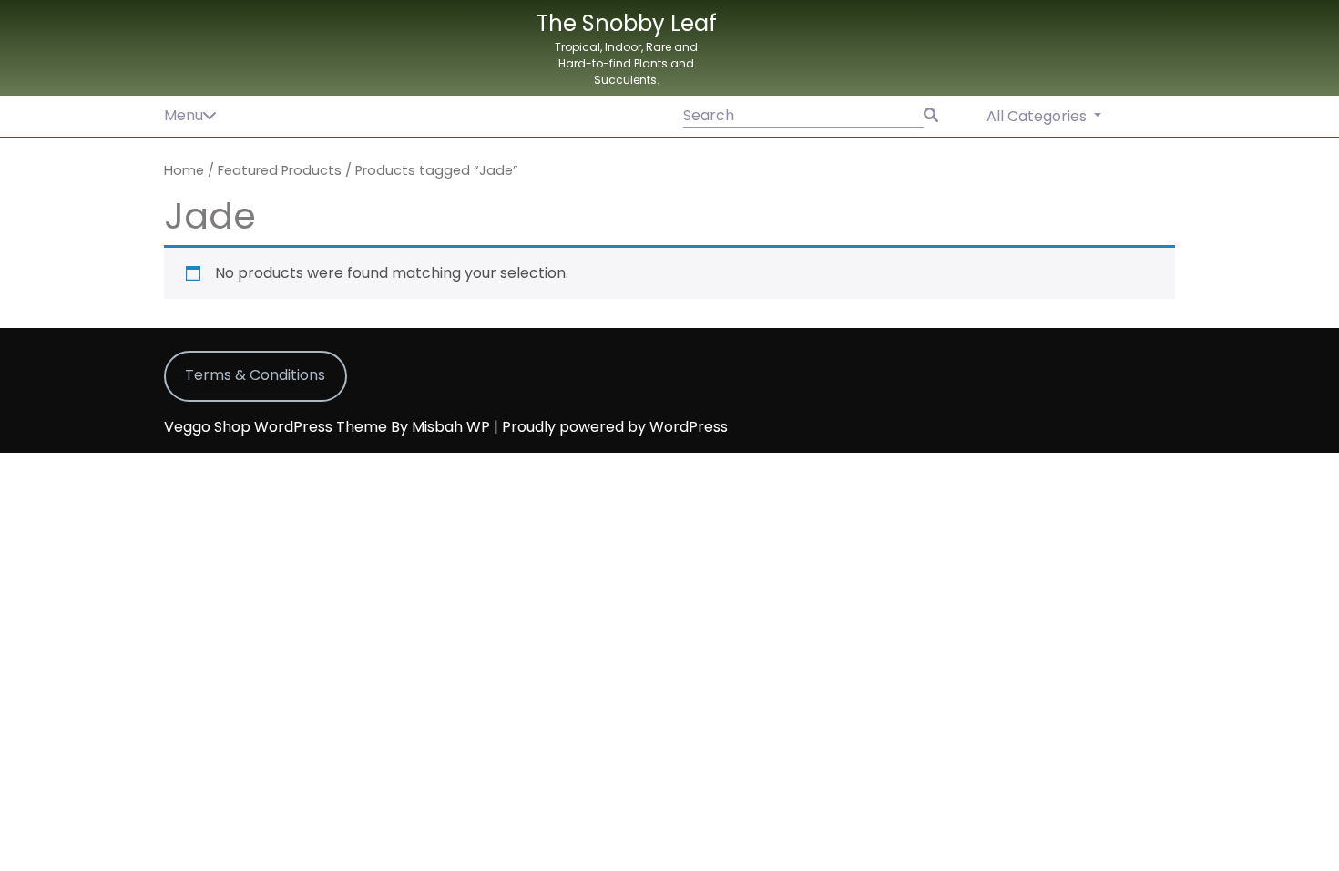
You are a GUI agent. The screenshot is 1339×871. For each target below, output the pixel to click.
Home (184, 170)
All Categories (1038, 116)
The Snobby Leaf (627, 23)
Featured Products (280, 170)
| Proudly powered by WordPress (611, 426)
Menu (183, 115)
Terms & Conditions (255, 374)
